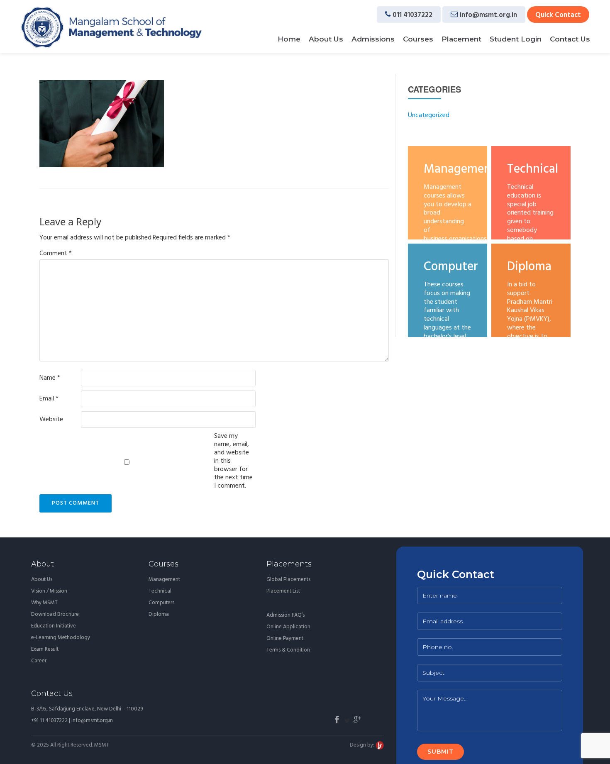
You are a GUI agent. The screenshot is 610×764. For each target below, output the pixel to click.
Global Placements (288, 579)
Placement (461, 39)
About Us (326, 39)
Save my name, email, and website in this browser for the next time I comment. (233, 461)
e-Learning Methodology (60, 637)
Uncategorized (428, 115)
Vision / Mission (49, 591)
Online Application (288, 626)
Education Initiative (53, 626)
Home (289, 39)
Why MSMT (44, 602)
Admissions (373, 39)
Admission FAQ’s (285, 615)
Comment (55, 253)
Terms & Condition (288, 650)
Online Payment (284, 638)
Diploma (159, 614)
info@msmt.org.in (488, 15)
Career (38, 661)
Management (164, 579)
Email (49, 399)
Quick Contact (558, 15)
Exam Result (45, 649)
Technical (160, 591)
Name (49, 378)
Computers (161, 602)
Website (51, 419)
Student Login (516, 39)
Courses (418, 39)
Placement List (283, 591)
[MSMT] (111, 27)
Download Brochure (55, 614)
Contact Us (570, 39)
